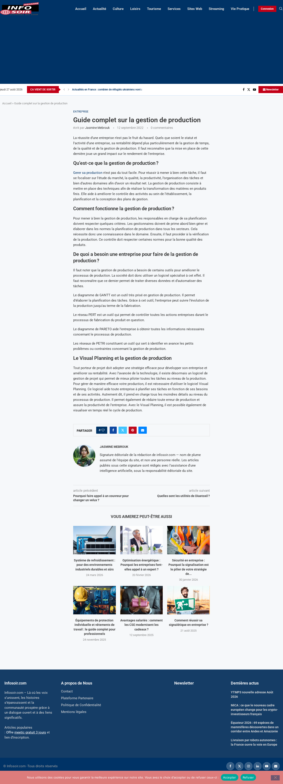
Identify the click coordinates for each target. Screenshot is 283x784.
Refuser (248, 777)
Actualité (99, 9)
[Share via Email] (142, 430)
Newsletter (272, 89)
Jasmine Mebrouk (97, 127)
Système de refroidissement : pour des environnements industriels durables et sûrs (94, 565)
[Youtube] (254, 89)
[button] (64, 89)
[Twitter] (248, 89)
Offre (26, 732)
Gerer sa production (87, 173)
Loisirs (135, 9)
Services (174, 9)
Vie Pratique (240, 9)
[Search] (281, 9)
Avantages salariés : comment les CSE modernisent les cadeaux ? (141, 625)
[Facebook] (244, 89)
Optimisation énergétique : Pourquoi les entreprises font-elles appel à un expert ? (141, 565)
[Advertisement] (141, 48)
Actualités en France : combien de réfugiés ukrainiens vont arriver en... (113, 89)
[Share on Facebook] (113, 430)
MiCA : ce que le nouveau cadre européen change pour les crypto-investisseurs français (254, 709)
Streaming (216, 9)
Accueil (80, 9)
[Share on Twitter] (123, 430)
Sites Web (194, 9)
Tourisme (154, 9)
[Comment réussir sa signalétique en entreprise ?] (188, 600)
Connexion (267, 8)
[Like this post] (103, 430)
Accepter (229, 777)
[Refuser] (275, 777)
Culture (118, 9)
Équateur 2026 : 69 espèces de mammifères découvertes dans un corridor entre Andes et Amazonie (255, 727)
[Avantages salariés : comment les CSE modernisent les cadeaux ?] (141, 600)
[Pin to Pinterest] (133, 430)
